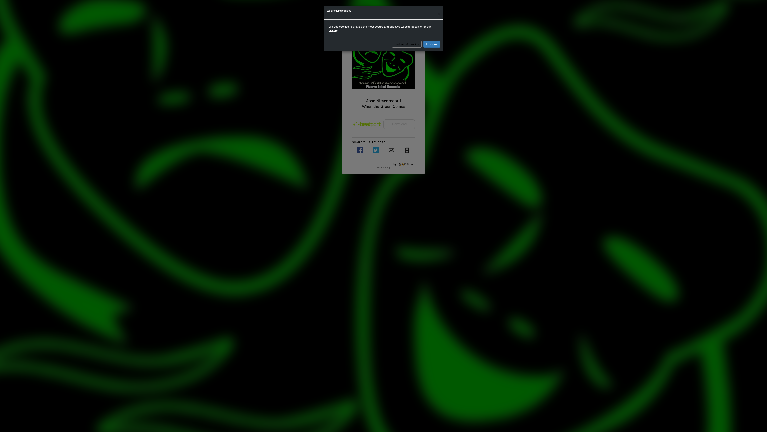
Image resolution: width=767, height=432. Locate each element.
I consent (432, 44)
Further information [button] (407, 44)
